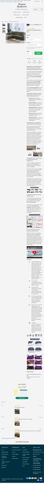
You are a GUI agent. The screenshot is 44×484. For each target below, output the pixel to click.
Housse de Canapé (8, 0)
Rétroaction (4, 467)
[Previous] (6, 33)
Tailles (28, 37)
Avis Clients (2, 0)
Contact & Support (15, 454)
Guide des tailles (15, 458)
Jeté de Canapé (25, 459)
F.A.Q (2, 449)
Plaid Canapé (25, 461)
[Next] (25, 33)
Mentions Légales (5, 452)
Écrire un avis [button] (22, 397)
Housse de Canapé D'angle (18, 0)
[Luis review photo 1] (17, 411)
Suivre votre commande (16, 449)
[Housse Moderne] (22, 5)
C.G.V (3, 459)
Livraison (13, 452)
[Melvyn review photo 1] (17, 435)
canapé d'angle (29, 90)
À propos (13, 456)
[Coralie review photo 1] (17, 423)
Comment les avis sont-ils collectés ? (8, 438)
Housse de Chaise (26, 463)
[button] (24, 9)
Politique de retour (5, 454)
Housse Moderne (7, 478)
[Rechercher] (41, 9)
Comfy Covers (4, 465)
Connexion (37, 1)
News (24, 466)
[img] (17, 405)
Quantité (28, 51)
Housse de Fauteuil (27, 0)
